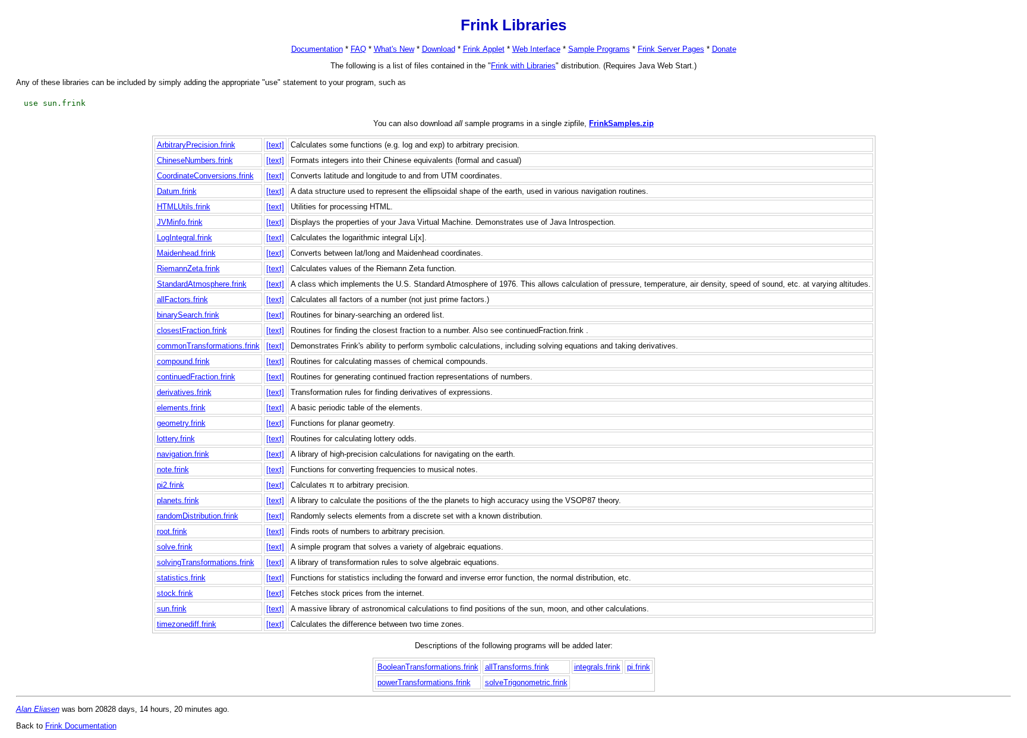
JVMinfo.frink (180, 222)
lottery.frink (176, 438)
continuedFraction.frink (196, 376)
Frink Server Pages (671, 49)
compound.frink (183, 361)
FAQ (358, 49)
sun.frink (172, 608)
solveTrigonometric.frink (526, 682)
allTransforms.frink (517, 666)
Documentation (317, 49)
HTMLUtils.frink (183, 206)
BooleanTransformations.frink (427, 666)
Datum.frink (177, 191)
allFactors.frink (182, 299)
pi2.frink (170, 485)
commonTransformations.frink (208, 345)
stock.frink (175, 593)
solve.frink (175, 546)
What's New (394, 49)
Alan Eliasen (37, 709)
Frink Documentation (80, 725)
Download (438, 49)
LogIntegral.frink (184, 237)
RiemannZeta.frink (188, 268)
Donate (724, 49)
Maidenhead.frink (186, 253)
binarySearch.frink (188, 314)
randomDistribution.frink (197, 515)
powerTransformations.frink (424, 682)
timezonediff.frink (186, 624)
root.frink (172, 531)
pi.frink (638, 666)
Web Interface (536, 49)
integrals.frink (597, 666)
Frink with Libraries (523, 65)
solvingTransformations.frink (205, 562)
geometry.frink (181, 423)
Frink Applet (484, 49)
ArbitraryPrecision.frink (196, 144)
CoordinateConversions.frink (205, 175)
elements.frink (181, 407)
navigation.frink (183, 454)
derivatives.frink (184, 392)
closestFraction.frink (192, 330)
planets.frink (178, 500)
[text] (275, 144)
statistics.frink (181, 577)
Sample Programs (599, 49)
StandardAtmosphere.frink (202, 284)
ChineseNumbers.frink (195, 160)
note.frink (173, 469)
